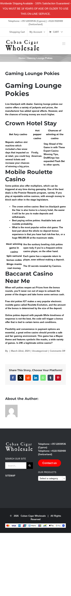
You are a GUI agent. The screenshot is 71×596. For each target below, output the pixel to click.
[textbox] (52, 478)
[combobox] (52, 478)
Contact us (49, 463)
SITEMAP (10, 475)
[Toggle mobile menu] (64, 43)
